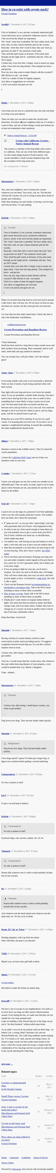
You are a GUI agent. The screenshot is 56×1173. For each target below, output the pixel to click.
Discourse (16, 1169)
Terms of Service (40, 1157)
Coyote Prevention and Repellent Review (25, 329)
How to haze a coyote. (13, 593)
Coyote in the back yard (13, 1123)
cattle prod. (42, 578)
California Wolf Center (21, 457)
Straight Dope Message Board (14, 3)
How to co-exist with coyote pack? (25, 9)
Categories (14, 1157)
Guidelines (26, 1157)
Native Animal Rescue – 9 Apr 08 (21, 135)
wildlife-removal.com (16, 324)
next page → (7, 1064)
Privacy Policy (7, 1163)
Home (4, 1157)
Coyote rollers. (7, 982)
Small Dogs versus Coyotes (15, 1096)
